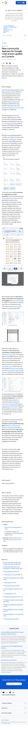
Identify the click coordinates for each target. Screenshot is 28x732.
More (5, 32)
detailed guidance (13, 102)
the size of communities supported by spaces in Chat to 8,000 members (12, 370)
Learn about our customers (9, 660)
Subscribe (21, 3)
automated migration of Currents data (13, 107)
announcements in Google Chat (11, 198)
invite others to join (7, 366)
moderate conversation (8, 404)
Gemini (5, 28)
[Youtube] (3, 692)
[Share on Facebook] (10, 63)
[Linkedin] (10, 692)
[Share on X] (13, 63)
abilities (16, 402)
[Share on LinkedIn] (6, 63)
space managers (13, 400)
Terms (9, 723)
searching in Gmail (7, 354)
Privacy (5, 723)
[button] (14, 703)
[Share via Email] (3, 63)
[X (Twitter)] (6, 692)
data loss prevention (13, 408)
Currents (4, 59)
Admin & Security (8, 29)
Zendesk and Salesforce (15, 427)
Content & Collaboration (10, 27)
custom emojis (16, 306)
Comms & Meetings (9, 26)
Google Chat (10, 59)
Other (14, 59)
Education (6, 31)
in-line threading (19, 300)
